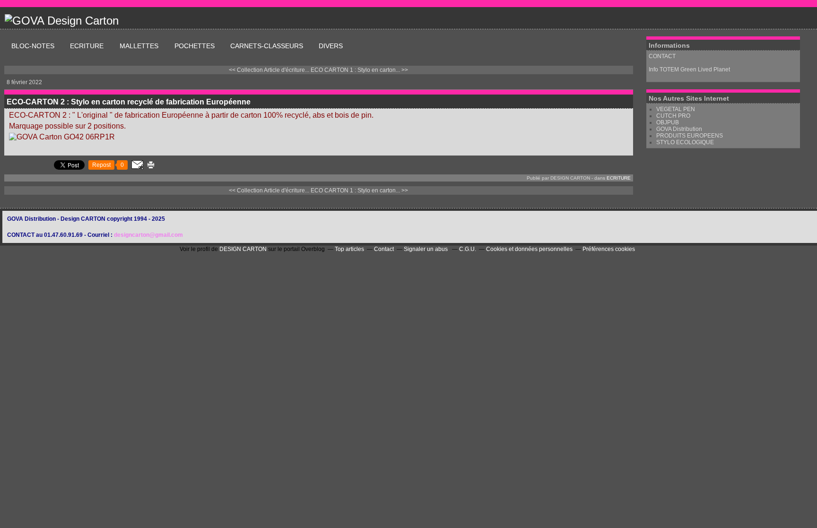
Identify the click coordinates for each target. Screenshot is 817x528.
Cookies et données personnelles (529, 249)
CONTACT (662, 56)
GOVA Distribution (679, 129)
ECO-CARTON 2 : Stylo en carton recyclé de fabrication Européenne (129, 102)
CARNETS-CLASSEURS (266, 46)
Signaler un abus (426, 249)
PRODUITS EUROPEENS (689, 135)
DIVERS (331, 46)
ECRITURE (87, 46)
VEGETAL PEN (675, 109)
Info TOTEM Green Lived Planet (690, 69)
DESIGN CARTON (243, 249)
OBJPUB (667, 122)
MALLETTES (140, 46)
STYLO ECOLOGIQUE (685, 142)
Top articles (349, 249)
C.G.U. (467, 249)
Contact (384, 249)
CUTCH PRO (673, 116)
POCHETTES (194, 46)
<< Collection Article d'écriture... (269, 70)
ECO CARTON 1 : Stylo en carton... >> (359, 70)
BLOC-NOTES (32, 46)
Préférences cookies (608, 249)
